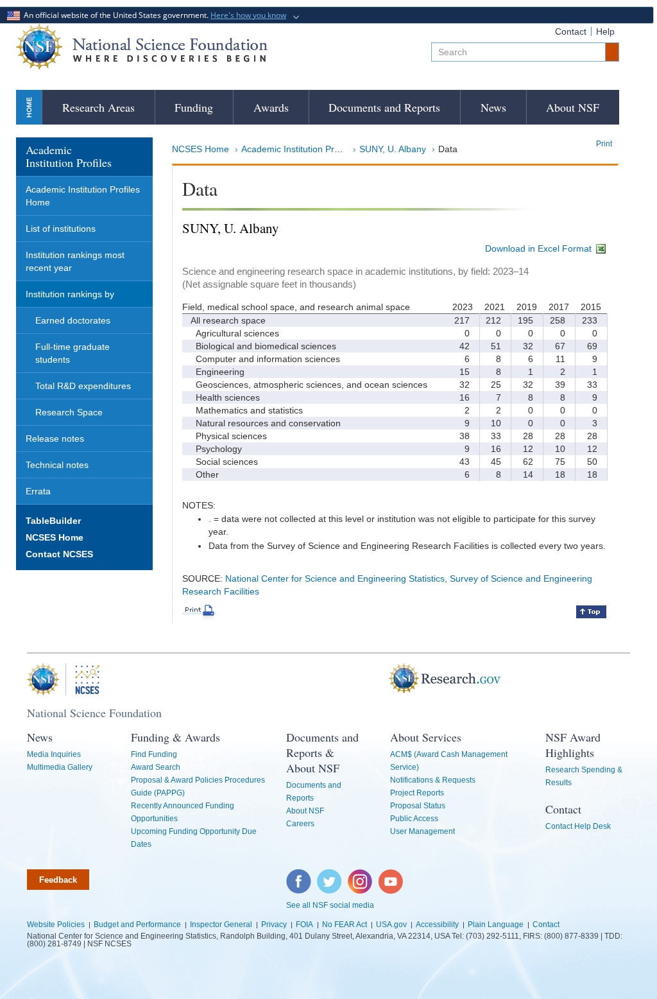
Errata (38, 491)
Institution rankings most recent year (75, 261)
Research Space (69, 412)
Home (29, 107)
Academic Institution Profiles (298, 149)
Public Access (414, 818)
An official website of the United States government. (153, 15)
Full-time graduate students (72, 353)
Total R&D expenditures (83, 386)
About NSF (572, 107)
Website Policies (56, 924)
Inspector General (221, 924)
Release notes (55, 438)
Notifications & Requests (432, 780)
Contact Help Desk (578, 826)
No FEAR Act (344, 924)
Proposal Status (417, 805)
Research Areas (98, 107)
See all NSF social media (330, 905)
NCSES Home (200, 149)
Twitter (327, 875)
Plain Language (496, 924)
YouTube (391, 875)
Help (605, 31)
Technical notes (57, 465)
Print (604, 143)
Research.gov (398, 679)
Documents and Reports (384, 107)
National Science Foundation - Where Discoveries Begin (142, 46)
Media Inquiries (54, 754)
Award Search (155, 767)
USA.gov (391, 924)
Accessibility (437, 924)
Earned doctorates (72, 320)
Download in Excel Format (539, 248)
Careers (300, 823)
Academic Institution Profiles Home (83, 195)
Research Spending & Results (583, 776)
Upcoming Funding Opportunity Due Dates (194, 838)
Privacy (274, 924)
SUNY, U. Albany (392, 149)
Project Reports (417, 792)
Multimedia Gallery (59, 767)
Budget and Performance (137, 924)
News (493, 107)
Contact (570, 31)
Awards (271, 107)
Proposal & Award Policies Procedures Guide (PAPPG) (198, 786)
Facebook (299, 875)
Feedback (58, 880)
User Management (422, 831)
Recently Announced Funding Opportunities (182, 812)
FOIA (304, 924)
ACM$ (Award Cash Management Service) (449, 761)
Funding (194, 107)
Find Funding (154, 754)
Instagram (360, 875)
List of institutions (61, 228)
